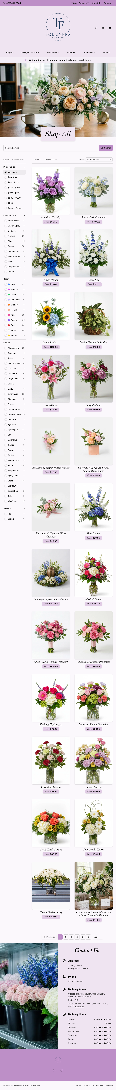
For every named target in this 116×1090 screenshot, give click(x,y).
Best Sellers (53, 52)
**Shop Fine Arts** (80, 3)
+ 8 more (87, 996)
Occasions (88, 52)
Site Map (109, 1085)
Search (107, 148)
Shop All (10, 52)
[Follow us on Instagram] (54, 1070)
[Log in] (103, 28)
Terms (78, 1085)
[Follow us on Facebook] (61, 1070)
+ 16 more (79, 1006)
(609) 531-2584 (13, 3)
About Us (96, 3)
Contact (107, 3)
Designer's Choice (30, 52)
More (105, 52)
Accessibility (98, 1085)
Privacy (87, 1085)
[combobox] (99, 159)
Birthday (71, 52)
